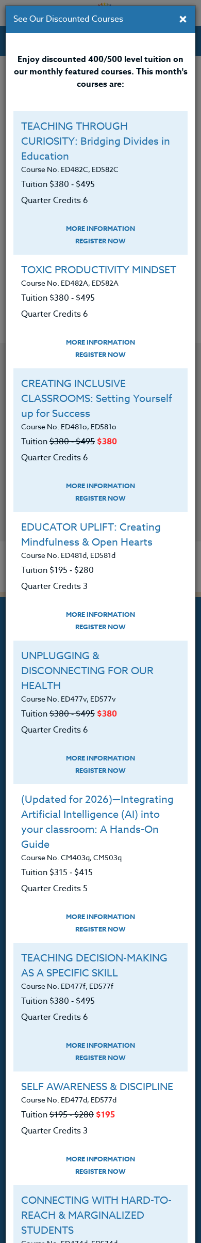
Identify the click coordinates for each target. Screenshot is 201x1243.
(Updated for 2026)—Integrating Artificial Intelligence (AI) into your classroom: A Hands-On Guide (97, 822)
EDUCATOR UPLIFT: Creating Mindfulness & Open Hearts (91, 535)
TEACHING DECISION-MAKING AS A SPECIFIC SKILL (94, 966)
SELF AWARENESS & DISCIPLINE (97, 1086)
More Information (100, 228)
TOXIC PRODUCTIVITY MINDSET (98, 269)
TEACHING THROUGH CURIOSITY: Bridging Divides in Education (95, 141)
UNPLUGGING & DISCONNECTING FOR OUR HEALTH (87, 670)
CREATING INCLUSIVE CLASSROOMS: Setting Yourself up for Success (96, 398)
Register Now (100, 240)
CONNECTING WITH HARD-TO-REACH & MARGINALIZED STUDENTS (96, 1215)
